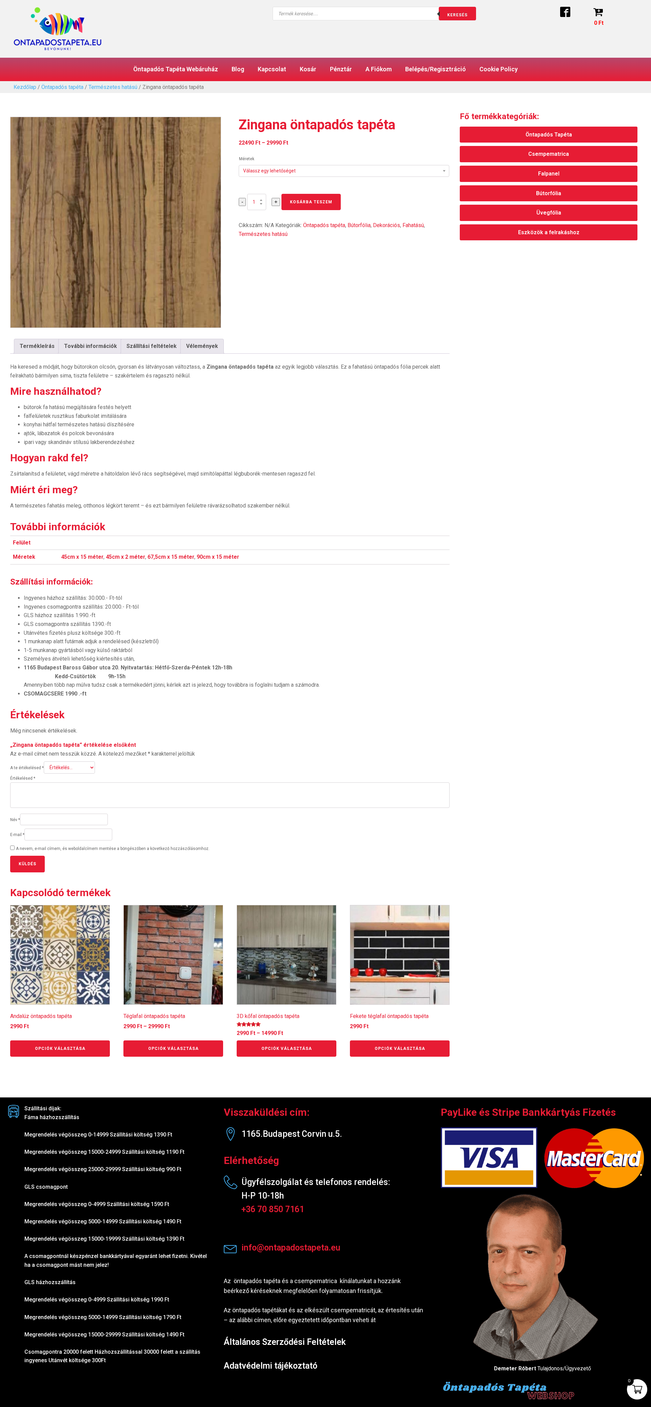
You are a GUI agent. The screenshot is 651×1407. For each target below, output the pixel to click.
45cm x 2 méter (125, 557)
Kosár (308, 69)
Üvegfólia (548, 212)
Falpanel (548, 173)
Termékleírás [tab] (37, 346)
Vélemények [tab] (202, 346)
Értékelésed (22, 778)
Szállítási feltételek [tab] (151, 346)
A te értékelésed (27, 767)
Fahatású (413, 225)
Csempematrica (548, 154)
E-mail (17, 834)
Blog (238, 69)
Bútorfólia (359, 225)
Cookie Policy (498, 69)
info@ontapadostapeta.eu (290, 1248)
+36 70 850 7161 (272, 1209)
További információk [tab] (90, 346)
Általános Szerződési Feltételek (285, 1342)
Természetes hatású (112, 87)
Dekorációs (386, 225)
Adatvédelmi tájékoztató (270, 1366)
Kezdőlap (25, 87)
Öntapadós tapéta (62, 87)
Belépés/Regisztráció (435, 69)
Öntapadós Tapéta (549, 134)
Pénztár (341, 69)
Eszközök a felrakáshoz (548, 232)
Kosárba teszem (311, 202)
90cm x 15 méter (218, 557)
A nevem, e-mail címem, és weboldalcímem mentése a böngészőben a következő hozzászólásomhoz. (113, 848)
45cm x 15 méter (82, 557)
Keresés (457, 15)
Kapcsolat (272, 69)
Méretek (246, 158)
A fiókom (379, 69)
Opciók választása (60, 1048)
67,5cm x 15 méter (170, 557)
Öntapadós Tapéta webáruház (175, 69)
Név (15, 819)
